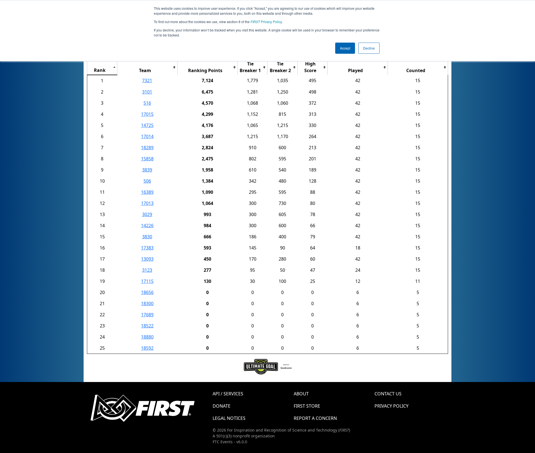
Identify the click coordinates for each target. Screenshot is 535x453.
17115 (147, 281)
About (301, 394)
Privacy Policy (266, 21)
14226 (147, 225)
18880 (147, 337)
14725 (147, 125)
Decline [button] (369, 48)
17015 (147, 114)
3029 (147, 214)
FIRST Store (307, 406)
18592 (147, 348)
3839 (147, 170)
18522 (147, 326)
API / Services (228, 394)
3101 (147, 92)
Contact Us (388, 394)
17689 (147, 315)
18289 (147, 148)
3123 (147, 270)
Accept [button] (345, 48)
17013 (147, 203)
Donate (221, 406)
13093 (147, 259)
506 (147, 181)
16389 (147, 192)
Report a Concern (315, 418)
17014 (147, 136)
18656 (147, 292)
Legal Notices (229, 418)
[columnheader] (102, 67)
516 (147, 103)
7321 (147, 80)
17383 (147, 248)
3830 (147, 237)
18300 (147, 303)
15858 (147, 159)
